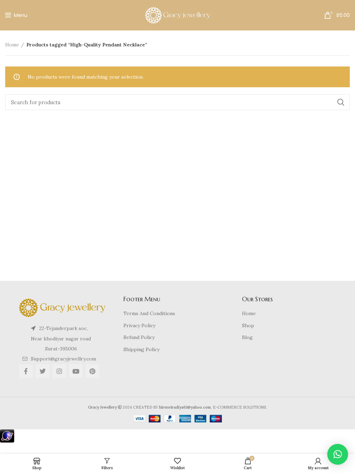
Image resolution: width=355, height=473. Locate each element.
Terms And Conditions (149, 313)
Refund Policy (139, 337)
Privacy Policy (139, 325)
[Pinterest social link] (92, 371)
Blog (247, 337)
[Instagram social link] (59, 371)
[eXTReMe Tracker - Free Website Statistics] (7, 435)
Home (12, 45)
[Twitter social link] (43, 371)
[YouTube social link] (76, 371)
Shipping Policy (141, 349)
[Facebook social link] (26, 371)
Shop (248, 325)
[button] (337, 454)
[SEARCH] (340, 102)
